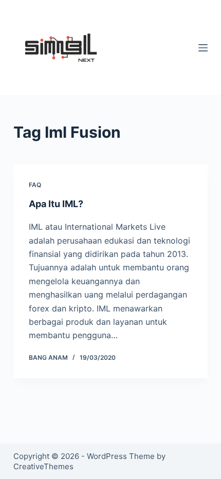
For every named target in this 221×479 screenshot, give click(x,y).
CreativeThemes (43, 466)
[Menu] (203, 47)
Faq (35, 185)
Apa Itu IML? (56, 203)
